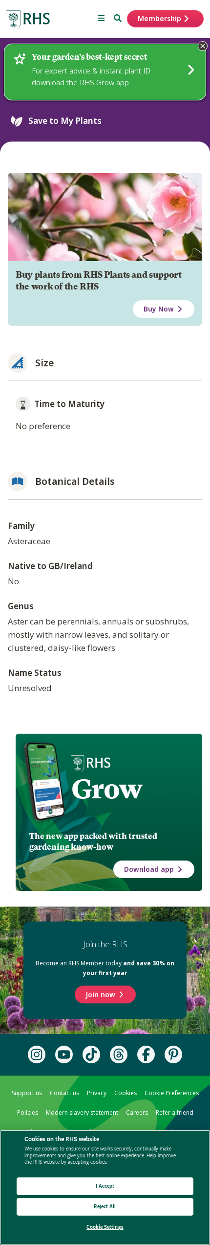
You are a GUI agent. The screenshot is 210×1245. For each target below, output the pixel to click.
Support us (27, 1093)
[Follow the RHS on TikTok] (91, 1054)
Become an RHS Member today (105, 968)
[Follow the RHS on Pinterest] (173, 1054)
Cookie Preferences (172, 1093)
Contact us (64, 1093)
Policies (27, 1112)
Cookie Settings (105, 1227)
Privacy (96, 1093)
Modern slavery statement (82, 1112)
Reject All (105, 1206)
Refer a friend (174, 1112)
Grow (106, 789)
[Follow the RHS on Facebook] (146, 1054)
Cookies (125, 1093)
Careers (137, 1112)
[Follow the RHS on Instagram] (36, 1054)
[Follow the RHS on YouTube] (64, 1054)
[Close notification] (203, 46)
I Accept (105, 1186)
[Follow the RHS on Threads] (118, 1054)
